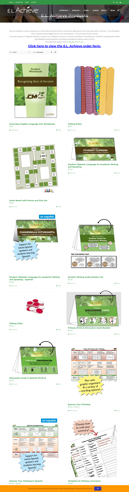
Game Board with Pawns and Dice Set (28, 200)
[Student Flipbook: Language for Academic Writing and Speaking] (93, 148)
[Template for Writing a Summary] (93, 447)
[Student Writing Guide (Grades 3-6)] (93, 243)
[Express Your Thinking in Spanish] (35, 447)
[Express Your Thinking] (93, 370)
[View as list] (55, 52)
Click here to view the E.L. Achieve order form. (64, 46)
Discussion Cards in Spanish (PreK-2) (27, 378)
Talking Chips (16, 323)
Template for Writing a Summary (84, 481)
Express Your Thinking (79, 404)
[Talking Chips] (35, 306)
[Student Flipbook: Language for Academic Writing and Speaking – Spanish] (35, 243)
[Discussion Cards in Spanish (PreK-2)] (35, 357)
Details (59, 130)
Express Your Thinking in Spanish (26, 481)
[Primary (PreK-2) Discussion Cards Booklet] (93, 308)
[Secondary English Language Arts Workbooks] (35, 90)
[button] (118, 10)
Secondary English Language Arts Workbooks (32, 124)
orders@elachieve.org (75, 42)
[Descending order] (29, 52)
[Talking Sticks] (93, 90)
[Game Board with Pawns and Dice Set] (35, 166)
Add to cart (72, 130)
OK (98, 488)
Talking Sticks (75, 124)
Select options (15, 130)
